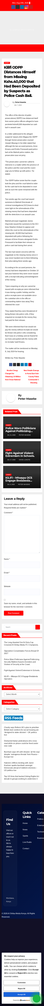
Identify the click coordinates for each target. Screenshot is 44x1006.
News (25, 830)
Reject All (21, 988)
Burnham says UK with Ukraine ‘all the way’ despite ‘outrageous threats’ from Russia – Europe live (22, 754)
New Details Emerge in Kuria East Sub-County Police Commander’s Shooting (31, 376)
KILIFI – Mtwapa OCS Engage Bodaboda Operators (18, 480)
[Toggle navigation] (23, 48)
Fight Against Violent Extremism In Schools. (20, 454)
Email (7, 573)
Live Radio (27, 842)
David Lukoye (24, 460)
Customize (21, 982)
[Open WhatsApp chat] (37, 999)
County (7, 62)
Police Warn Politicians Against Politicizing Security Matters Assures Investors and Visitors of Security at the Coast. (21, 661)
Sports (25, 836)
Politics (40, 819)
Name (7, 559)
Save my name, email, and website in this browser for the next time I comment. (20, 605)
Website (7, 586)
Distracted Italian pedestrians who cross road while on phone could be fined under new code (21, 743)
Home (25, 823)
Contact (26, 848)
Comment (8, 513)
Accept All (21, 994)
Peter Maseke (20, 102)
